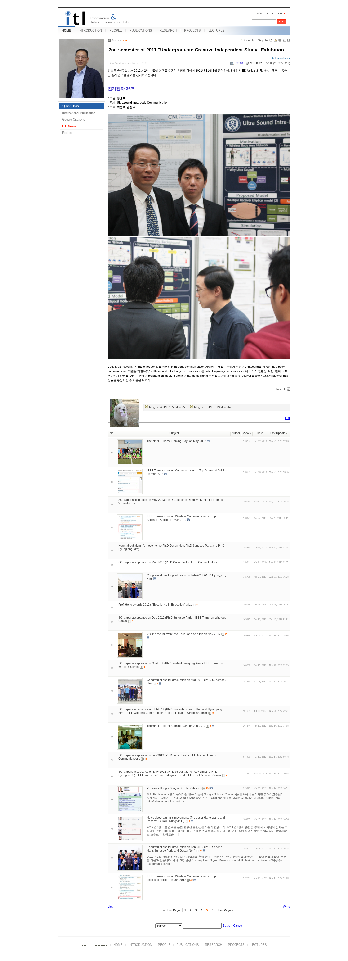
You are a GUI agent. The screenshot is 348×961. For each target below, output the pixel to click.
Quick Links (70, 106)
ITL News (69, 126)
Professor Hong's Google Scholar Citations (174, 788)
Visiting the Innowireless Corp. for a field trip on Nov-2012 (184, 634)
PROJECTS (192, 30)
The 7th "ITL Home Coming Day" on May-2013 (176, 441)
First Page (173, 910)
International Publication (78, 113)
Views (247, 433)
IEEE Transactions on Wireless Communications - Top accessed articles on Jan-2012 (181, 878)
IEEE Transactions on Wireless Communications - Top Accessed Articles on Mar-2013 (181, 518)
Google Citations (73, 119)
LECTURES (216, 30)
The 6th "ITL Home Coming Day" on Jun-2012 (176, 725)
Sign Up (249, 40)
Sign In (263, 40)
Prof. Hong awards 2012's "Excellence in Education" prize (155, 604)
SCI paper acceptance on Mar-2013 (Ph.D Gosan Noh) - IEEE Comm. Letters (167, 562)
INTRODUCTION (90, 30)
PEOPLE (115, 30)
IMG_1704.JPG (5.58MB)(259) (167, 407)
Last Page (224, 910)
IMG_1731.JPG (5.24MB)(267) (212, 407)
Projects (68, 133)
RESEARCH (168, 30)
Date (260, 433)
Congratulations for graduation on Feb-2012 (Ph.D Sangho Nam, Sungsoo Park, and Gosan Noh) (184, 848)
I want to (281, 389)
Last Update (278, 433)
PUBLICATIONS (140, 30)
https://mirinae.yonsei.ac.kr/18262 (128, 63)
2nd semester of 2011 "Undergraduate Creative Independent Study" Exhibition (196, 49)
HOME (66, 30)
